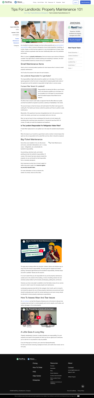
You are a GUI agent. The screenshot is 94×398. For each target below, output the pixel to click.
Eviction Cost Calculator (56, 375)
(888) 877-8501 (71, 372)
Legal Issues (71, 65)
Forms (69, 68)
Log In (75, 2)
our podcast (26, 301)
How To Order (41, 2)
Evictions (70, 58)
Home (25, 12)
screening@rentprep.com (74, 370)
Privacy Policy (81, 390)
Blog (29, 12)
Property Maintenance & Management (39, 12)
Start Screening (85, 2)
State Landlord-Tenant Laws (55, 378)
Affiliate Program (72, 376)
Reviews (52, 365)
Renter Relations (54, 373)
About (63, 2)
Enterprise (58, 2)
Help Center (37, 376)
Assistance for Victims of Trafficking (56, 382)
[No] (92, 396)
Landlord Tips (71, 61)
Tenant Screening (72, 52)
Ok (78, 396)
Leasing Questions (73, 55)
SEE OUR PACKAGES (75, 40)
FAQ (46, 2)
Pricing (34, 2)
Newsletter (52, 368)
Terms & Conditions (71, 390)
